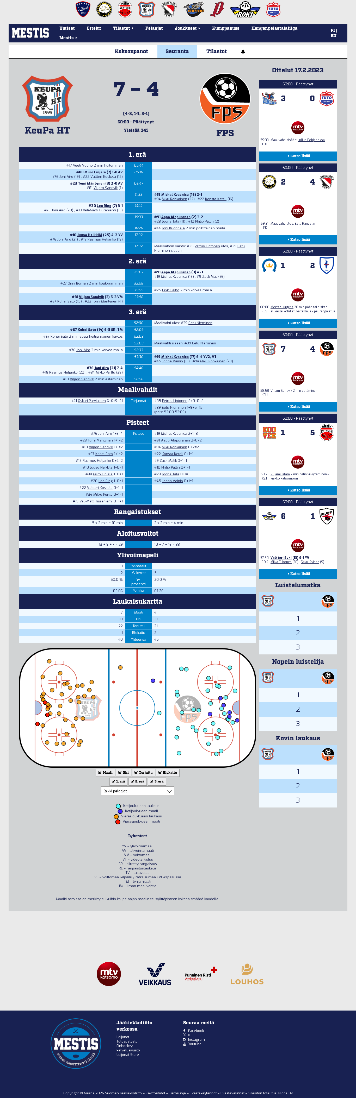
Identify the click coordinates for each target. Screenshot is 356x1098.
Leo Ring (104, 206)
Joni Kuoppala (173, 228)
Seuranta (177, 51)
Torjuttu (145, 773)
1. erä (120, 781)
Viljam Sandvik (106, 188)
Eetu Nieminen (200, 323)
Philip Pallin (204, 221)
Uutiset (67, 28)
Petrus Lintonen (207, 246)
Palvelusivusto (128, 1050)
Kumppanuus (226, 28)
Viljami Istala (280, 474)
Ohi (125, 773)
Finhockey (124, 1046)
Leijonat (122, 1037)
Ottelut (94, 28)
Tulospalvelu (127, 1041)
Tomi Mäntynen (91, 183)
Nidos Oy (285, 1093)
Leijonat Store (127, 1054)
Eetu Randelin (305, 224)
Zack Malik (210, 276)
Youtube (194, 1044)
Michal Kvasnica (175, 194)
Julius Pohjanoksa (311, 140)
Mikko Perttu (105, 372)
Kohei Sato (66, 301)
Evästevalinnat (232, 1093)
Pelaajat (154, 28)
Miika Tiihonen (281, 562)
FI (333, 30)
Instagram (196, 1039)
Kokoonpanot (131, 51)
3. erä (159, 781)
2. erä (139, 781)
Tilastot (216, 51)
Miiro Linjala (95, 172)
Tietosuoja (178, 1093)
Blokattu (169, 773)
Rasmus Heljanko (102, 239)
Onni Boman (78, 283)
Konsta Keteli (215, 199)
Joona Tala (170, 221)
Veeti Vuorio (83, 165)
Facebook (196, 1030)
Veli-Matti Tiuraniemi (99, 210)
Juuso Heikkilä (89, 235)
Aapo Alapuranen (176, 217)
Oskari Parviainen (92, 401)
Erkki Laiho (170, 290)
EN (333, 36)
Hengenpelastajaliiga (274, 28)
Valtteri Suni (281, 558)
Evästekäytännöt (204, 1093)
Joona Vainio (172, 361)
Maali (107, 773)
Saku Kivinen (310, 562)
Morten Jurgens (282, 307)
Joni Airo (66, 176)
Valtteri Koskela (103, 176)
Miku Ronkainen (174, 199)
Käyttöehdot (156, 1093)
